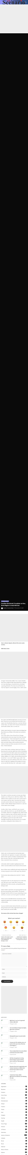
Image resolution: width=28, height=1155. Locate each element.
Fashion (3, 1106)
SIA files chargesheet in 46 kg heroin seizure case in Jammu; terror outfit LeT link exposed (17, 1059)
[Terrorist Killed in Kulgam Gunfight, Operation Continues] (5, 1029)
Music (2, 1143)
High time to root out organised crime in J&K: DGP (17, 1021)
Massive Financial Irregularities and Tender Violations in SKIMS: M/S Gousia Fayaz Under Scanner (18, 1068)
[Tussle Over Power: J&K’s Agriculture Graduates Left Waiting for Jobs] (5, 1077)
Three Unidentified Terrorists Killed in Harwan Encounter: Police (18, 1051)
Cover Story (5, 601)
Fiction (2, 1109)
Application (3, 1086)
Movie (2, 1141)
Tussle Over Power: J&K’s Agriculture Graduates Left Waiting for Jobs (18, 1076)
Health (2, 1121)
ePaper (3, 1103)
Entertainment (4, 1100)
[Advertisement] (14, 19)
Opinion (3, 1152)
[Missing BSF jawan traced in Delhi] (5, 1037)
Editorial (3, 1098)
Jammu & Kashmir (5, 1135)
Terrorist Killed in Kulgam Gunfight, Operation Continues (18, 1028)
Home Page (4, 1123)
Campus (3, 1092)
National (3, 1146)
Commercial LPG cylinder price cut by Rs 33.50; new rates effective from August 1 (18, 1044)
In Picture (3, 1129)
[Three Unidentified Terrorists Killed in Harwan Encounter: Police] (5, 1052)
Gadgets (3, 1115)
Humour (3, 1126)
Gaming (3, 1118)
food (2, 1112)
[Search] (25, 2)
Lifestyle (3, 1138)
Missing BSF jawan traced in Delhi (17, 1036)
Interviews (3, 1132)
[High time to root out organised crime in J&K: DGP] (5, 1022)
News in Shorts (4, 1149)
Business (3, 1089)
